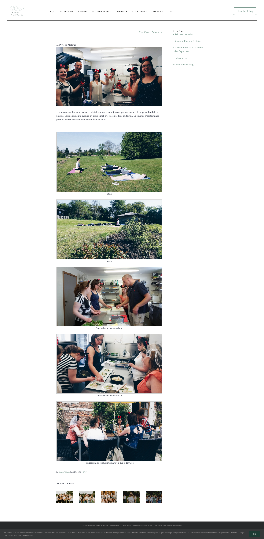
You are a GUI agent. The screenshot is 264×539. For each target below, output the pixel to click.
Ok (254, 534)
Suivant (155, 32)
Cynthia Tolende (64, 472)
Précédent (144, 32)
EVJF (84, 472)
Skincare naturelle (183, 34)
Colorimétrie (180, 58)
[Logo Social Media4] (16, 3)
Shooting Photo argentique (187, 41)
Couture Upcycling (183, 64)
